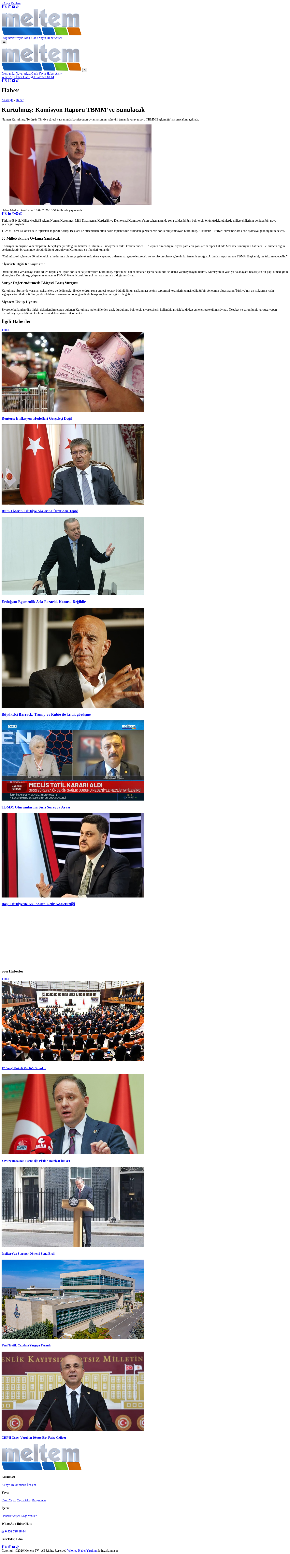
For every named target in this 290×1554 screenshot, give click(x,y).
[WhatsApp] (13, 213)
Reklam (16, 3)
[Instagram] (9, 7)
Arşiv (58, 38)
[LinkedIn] (10, 213)
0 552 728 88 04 (15, 1531)
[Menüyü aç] (4, 42)
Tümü (5, 329)
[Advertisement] (145, 937)
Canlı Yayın (38, 38)
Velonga (72, 1550)
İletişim (31, 1485)
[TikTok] (17, 7)
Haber (50, 38)
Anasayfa (7, 100)
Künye (6, 3)
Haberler (7, 1516)
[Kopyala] (20, 213)
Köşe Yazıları (29, 1516)
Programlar (8, 38)
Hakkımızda (18, 1485)
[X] (5, 7)
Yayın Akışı (23, 38)
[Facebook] (3, 7)
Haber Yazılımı (87, 1550)
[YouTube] (13, 7)
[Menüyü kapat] (84, 70)
